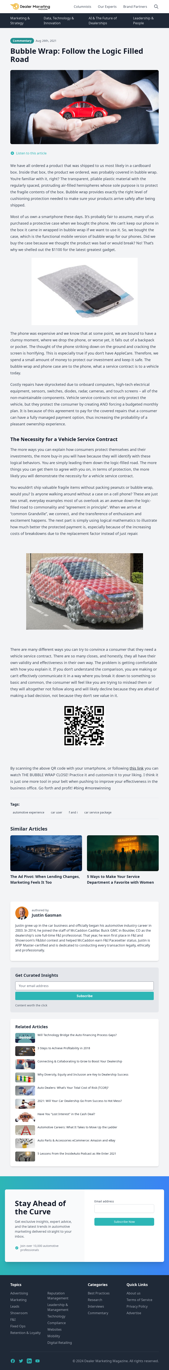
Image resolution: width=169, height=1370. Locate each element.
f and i (73, 812)
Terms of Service (139, 1300)
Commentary (98, 1313)
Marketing (18, 1300)
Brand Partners (135, 6)
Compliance (56, 1323)
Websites (54, 1329)
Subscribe (85, 996)
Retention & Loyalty (25, 1332)
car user (56, 812)
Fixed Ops (18, 1326)
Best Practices (99, 1293)
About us (134, 1293)
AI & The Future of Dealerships (103, 20)
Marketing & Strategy (20, 20)
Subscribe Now (124, 1222)
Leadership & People (143, 20)
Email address (104, 1201)
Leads (14, 1306)
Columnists (82, 6)
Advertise (134, 1313)
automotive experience (28, 812)
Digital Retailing (59, 1342)
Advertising (19, 1293)
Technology (56, 1316)
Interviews (96, 1306)
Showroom (19, 1313)
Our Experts (107, 6)
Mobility (53, 1336)
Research (95, 1300)
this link (137, 768)
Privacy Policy (137, 1306)
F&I (12, 1319)
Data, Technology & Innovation (59, 20)
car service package (97, 812)
